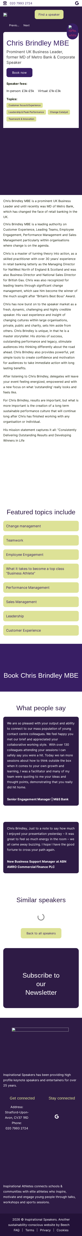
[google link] (77, 2)
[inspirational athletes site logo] (40, 1160)
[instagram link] (69, 2)
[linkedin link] (52, 2)
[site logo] (5, 14)
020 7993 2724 (17, 1128)
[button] (76, 14)
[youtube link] (60, 2)
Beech (65, 1225)
